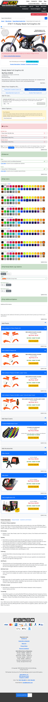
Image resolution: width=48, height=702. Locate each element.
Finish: (2, 167)
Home (27, 1)
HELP (44, 9)
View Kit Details (33, 341)
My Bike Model (4, 140)
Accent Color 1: (6, 184)
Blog (45, 1)
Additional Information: (6, 304)
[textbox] (23, 278)
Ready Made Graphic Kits (19, 21)
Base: (2, 159)
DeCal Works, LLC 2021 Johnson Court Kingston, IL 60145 (24, 676)
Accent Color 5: (5, 228)
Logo (4, 274)
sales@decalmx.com (28, 682)
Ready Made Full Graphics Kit (35, 89)
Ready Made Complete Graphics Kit (12, 89)
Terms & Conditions (24, 648)
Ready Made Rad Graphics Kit (13, 93)
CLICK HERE (11, 147)
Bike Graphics (23, 6)
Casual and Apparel (36, 9)
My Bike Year (4, 131)
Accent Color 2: (7, 195)
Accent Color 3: (8, 206)
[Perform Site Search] (46, 18)
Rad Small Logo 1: (5, 282)
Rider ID (31, 6)
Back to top (44, 149)
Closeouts (44, 11)
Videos (40, 1)
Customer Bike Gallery (34, 3)
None (9, 274)
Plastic (37, 6)
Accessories (25, 9)
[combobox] (24, 278)
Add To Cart (41, 103)
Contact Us (34, 1)
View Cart (44, 3)
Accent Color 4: (7, 217)
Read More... (43, 83)
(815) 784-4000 (22, 680)
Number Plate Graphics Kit (35, 93)
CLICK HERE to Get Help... (32, 61)
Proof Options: (6, 112)
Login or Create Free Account (39, 14)
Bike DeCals (8, 21)
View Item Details (33, 437)
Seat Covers (43, 6)
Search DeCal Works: (6, 18)
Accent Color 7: (8, 251)
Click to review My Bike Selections (12, 56)
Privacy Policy (24, 646)
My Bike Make (4, 135)
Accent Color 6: (8, 240)
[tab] (6, 520)
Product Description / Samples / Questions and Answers (24, 64)
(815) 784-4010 (31, 680)
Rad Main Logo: (4, 271)
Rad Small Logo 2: (5, 288)
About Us (24, 643)
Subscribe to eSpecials (24, 641)
